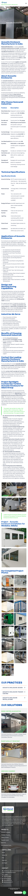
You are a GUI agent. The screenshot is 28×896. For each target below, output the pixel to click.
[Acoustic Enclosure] (20, 581)
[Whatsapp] (24, 892)
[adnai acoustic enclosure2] (8, 670)
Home (3, 852)
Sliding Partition (5, 837)
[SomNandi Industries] (9, 2)
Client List (4, 860)
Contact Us (4, 855)
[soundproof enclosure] (20, 594)
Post (3, 857)
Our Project (4, 863)
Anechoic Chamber (5, 835)
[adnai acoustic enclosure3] (20, 657)
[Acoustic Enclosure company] (20, 606)
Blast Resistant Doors (6, 845)
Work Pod (3, 842)
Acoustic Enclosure (5, 832)
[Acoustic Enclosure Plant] (20, 632)
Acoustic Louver (5, 840)
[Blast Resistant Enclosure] (8, 606)
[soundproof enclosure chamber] (8, 581)
